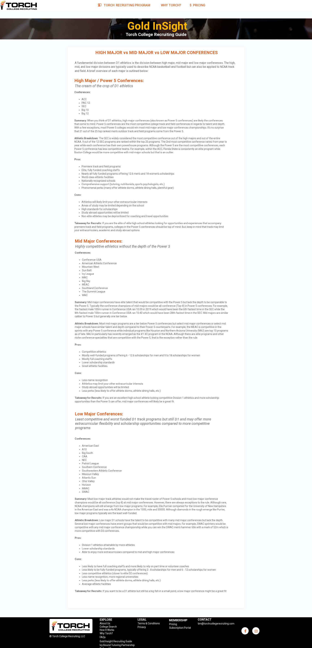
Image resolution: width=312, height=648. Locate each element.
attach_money (190, 5)
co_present (99, 5)
